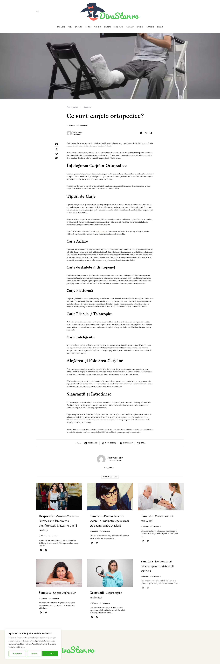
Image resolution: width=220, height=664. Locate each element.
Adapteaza (17, 653)
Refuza (34, 653)
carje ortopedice (101, 231)
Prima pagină (72, 107)
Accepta (50, 653)
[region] (33, 644)
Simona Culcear (77, 132)
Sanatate (87, 107)
